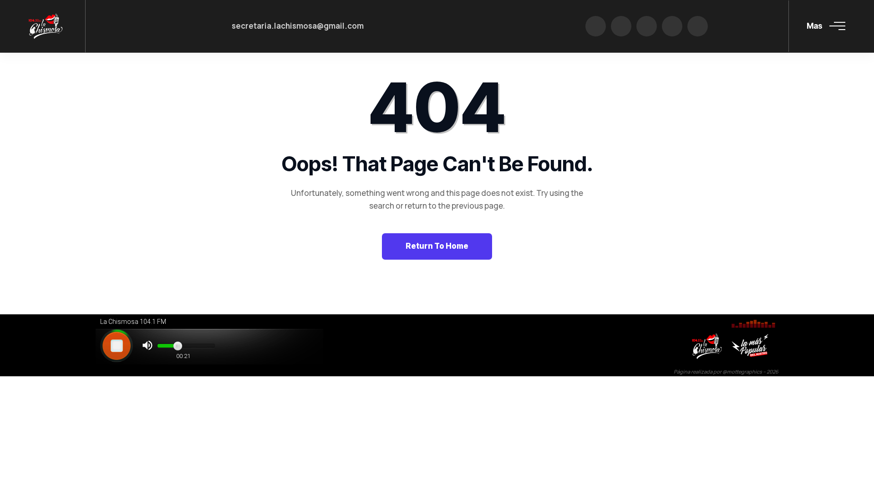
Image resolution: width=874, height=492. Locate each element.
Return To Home (437, 246)
